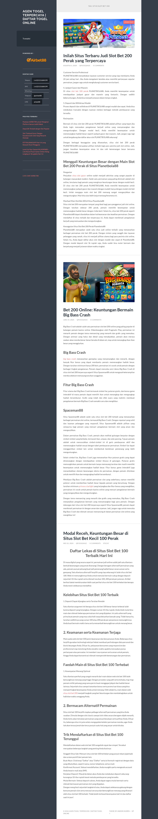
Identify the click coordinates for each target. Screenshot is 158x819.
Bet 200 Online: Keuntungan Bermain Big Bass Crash (98, 312)
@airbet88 (38, 96)
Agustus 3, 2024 (70, 65)
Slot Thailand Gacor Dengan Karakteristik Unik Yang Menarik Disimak (34, 135)
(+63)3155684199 (41, 80)
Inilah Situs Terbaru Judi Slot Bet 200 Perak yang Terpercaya (97, 58)
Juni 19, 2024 (68, 320)
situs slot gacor (79, 175)
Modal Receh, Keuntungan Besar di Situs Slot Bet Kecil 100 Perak (95, 536)
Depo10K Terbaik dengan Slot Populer (36, 129)
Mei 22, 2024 (68, 543)
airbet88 (37, 102)
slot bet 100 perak (79, 91)
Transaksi (26, 38)
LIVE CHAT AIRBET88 (31, 176)
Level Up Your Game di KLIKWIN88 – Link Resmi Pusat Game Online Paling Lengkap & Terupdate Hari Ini (36, 151)
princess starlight (86, 486)
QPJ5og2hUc (85, 65)
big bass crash (69, 359)
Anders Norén (123, 811)
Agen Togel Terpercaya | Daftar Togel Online (35, 17)
